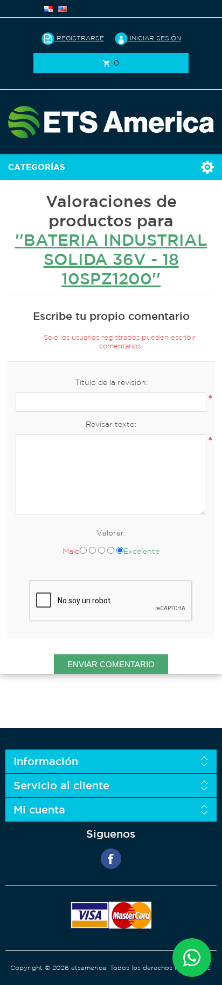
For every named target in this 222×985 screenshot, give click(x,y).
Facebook (111, 858)
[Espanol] (48, 8)
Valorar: (111, 533)
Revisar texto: (111, 424)
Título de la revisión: (111, 382)
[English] (62, 8)
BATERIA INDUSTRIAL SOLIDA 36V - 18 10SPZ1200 (115, 259)
